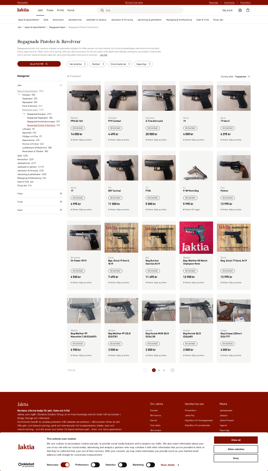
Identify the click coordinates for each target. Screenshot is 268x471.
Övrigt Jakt (218, 19)
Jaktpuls (224, 415)
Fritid (60, 10)
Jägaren (223, 425)
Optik (46, 19)
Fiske (50, 10)
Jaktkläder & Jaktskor (96, 19)
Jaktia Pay (189, 415)
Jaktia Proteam (227, 420)
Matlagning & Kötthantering (179, 19)
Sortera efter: (233, 76)
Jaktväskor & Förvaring (122, 19)
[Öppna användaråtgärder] (240, 10)
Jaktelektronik (75, 19)
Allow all (236, 440)
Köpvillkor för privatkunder (197, 425)
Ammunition (58, 19)
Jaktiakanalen (226, 410)
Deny (236, 458)
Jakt (40, 10)
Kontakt (154, 410)
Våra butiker (155, 430)
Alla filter (36, 63)
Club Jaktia (155, 425)
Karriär (153, 420)
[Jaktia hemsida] (23, 10)
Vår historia (155, 415)
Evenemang (229, 2)
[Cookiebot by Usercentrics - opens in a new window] (26, 465)
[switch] (95, 464)
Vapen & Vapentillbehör (28, 19)
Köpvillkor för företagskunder (199, 420)
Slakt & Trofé (202, 19)
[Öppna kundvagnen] (248, 10)
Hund (70, 10)
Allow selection (236, 449)
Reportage (213, 2)
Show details (168, 465)
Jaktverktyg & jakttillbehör (149, 19)
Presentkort (245, 2)
